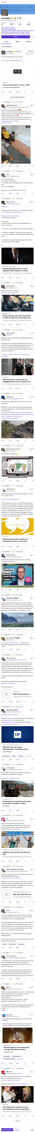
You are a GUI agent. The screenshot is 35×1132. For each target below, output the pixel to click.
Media (17, 41)
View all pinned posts (18, 97)
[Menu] (32, 36)
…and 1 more (28, 756)
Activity (6, 41)
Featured (28, 41)
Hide (28, 126)
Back (5, 2)
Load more (17, 1121)
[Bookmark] (25, 92)
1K (2, 24)
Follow (16, 37)
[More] (33, 92)
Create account (7, 1129)
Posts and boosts (6, 46)
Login (16, 1129)
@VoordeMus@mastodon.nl (8, 20)
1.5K (11, 24)
